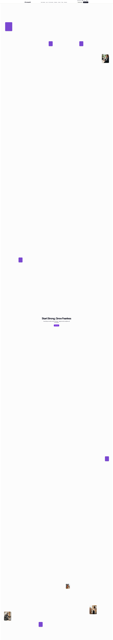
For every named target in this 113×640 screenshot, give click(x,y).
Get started (56, 325)
